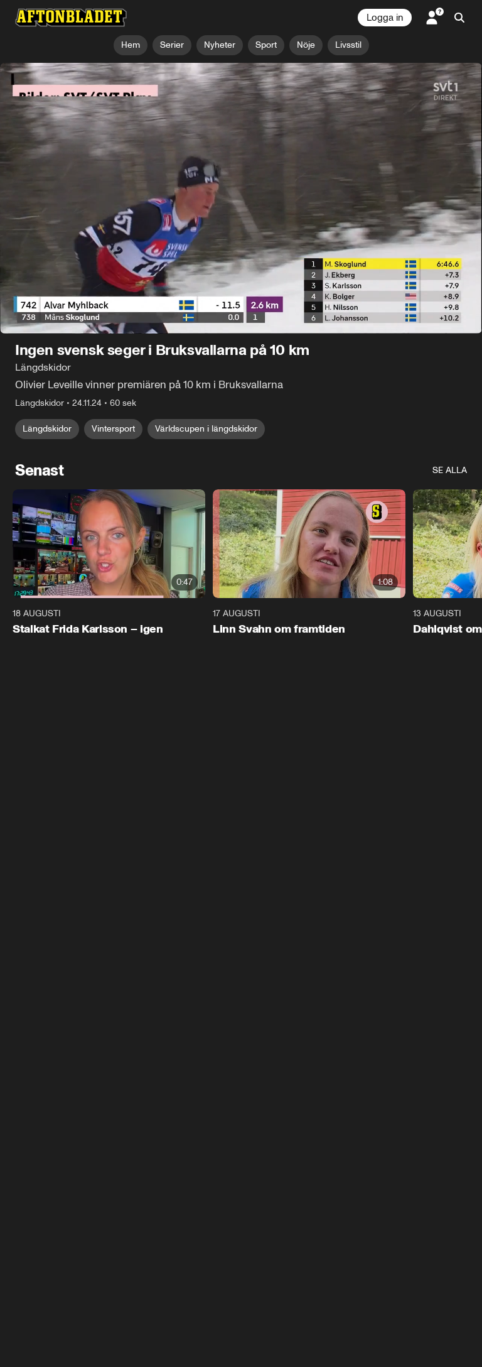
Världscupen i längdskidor (206, 429)
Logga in (385, 17)
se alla (449, 471)
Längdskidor (47, 429)
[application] (241, 198)
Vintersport (113, 429)
